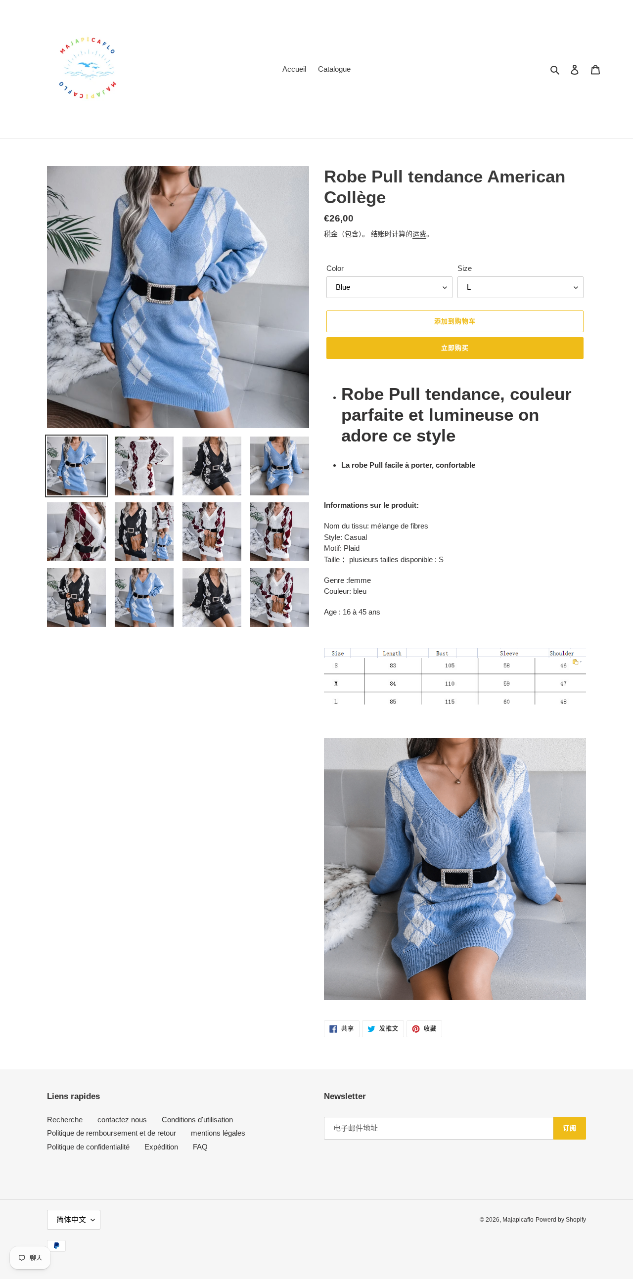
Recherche (65, 1119)
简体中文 (71, 1219)
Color (335, 268)
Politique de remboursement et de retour (111, 1133)
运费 (419, 234)
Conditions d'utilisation (197, 1119)
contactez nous (122, 1119)
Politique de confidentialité (88, 1147)
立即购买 (455, 348)
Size (464, 268)
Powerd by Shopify (561, 1219)
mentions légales (218, 1133)
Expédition (161, 1147)
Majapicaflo (518, 1219)
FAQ (200, 1147)
